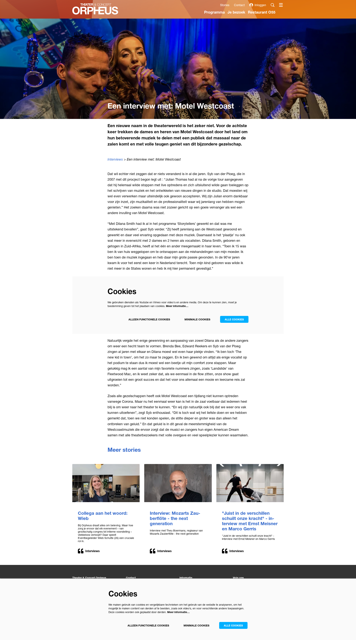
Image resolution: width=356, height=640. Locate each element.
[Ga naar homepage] (95, 8)
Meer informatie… (177, 306)
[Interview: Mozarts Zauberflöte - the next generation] (178, 483)
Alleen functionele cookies (149, 319)
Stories (224, 5)
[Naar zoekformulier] (272, 5)
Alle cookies (234, 319)
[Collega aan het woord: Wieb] (106, 483)
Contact (239, 5)
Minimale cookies (197, 319)
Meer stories (124, 449)
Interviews (115, 159)
